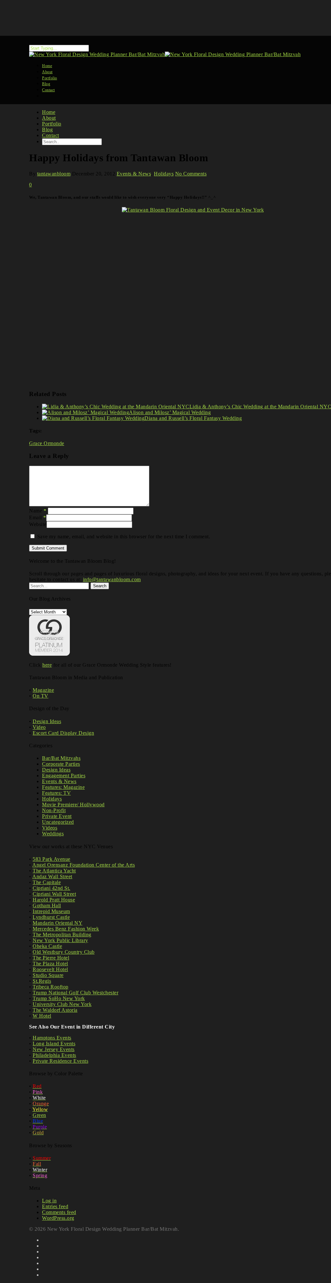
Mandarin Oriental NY (57, 923)
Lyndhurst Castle (51, 917)
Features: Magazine (63, 787)
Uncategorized (58, 822)
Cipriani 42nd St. (51, 888)
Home (48, 112)
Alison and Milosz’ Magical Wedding (170, 412)
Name (37, 510)
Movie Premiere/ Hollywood (73, 804)
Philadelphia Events (54, 1055)
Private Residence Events (60, 1061)
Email (37, 517)
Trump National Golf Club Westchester (75, 992)
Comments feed (59, 1212)
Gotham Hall (47, 905)
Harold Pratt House (54, 899)
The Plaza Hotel (50, 963)
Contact (48, 90)
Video (39, 727)
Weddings (53, 833)
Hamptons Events (52, 1037)
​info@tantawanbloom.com (112, 579)
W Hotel (42, 1016)
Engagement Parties (63, 775)
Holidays (164, 173)
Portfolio (51, 123)
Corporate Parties (61, 764)
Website (38, 524)
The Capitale (47, 882)
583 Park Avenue (51, 859)
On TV (40, 696)
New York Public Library (60, 940)
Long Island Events (54, 1043)
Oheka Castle (47, 946)
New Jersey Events (54, 1049)
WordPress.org (58, 1218)
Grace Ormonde (46, 443)
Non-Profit (54, 810)
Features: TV (56, 793)
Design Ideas (47, 721)
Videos (49, 827)
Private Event (57, 816)
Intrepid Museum (51, 911)
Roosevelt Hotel (50, 969)
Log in (49, 1200)
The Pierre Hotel (51, 957)
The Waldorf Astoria (55, 1010)
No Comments (191, 173)
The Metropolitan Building (62, 934)
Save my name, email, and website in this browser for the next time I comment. (123, 536)
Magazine (43, 690)
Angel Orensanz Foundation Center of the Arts (83, 865)
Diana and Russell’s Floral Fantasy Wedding (193, 418)
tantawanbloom (54, 173)
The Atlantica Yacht (54, 870)
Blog (47, 129)
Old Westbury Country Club (64, 952)
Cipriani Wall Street (54, 894)
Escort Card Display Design (63, 733)
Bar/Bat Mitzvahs (61, 758)
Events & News (134, 173)
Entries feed (55, 1206)
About (49, 118)
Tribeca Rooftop (51, 987)
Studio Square (48, 975)
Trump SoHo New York (59, 998)
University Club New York (62, 1004)
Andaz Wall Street (52, 876)
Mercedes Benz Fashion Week (66, 928)
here (47, 665)
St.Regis (42, 981)
